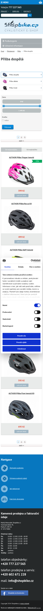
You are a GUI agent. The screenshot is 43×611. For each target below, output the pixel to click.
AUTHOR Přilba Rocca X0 (21, 203)
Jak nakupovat (15, 489)
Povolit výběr (21, 342)
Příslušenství (11, 51)
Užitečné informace (14, 45)
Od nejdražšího (32, 150)
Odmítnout (21, 349)
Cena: (4, 97)
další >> (21, 141)
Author (7, 120)
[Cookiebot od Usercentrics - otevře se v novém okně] (30, 260)
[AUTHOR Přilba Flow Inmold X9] (21, 409)
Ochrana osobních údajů (18, 478)
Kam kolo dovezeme (17, 499)
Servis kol (15, 11)
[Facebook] (14, 595)
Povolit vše (21, 336)
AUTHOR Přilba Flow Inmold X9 (21, 393)
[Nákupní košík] (40, 2)
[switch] (37, 312)
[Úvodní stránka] (21, 26)
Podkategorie (11, 41)
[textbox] (14, 15)
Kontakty (27, 11)
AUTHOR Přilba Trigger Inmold (21, 157)
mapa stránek (24, 604)
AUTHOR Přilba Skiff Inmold (21, 250)
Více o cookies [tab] (34, 267)
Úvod (2, 51)
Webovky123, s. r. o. (34, 608)
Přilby (19, 51)
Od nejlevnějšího (11, 150)
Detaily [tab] (21, 267)
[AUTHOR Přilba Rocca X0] (21, 219)
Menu (5, 2)
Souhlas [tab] (7, 267)
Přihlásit (4, 11)
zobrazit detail (21, 196)
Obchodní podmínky (17, 468)
